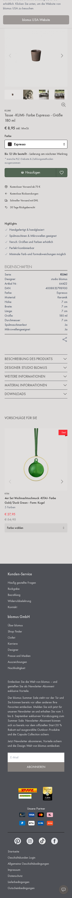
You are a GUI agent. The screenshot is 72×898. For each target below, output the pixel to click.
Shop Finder (15, 631)
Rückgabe (14, 589)
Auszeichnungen (17, 662)
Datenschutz (15, 876)
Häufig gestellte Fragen (22, 583)
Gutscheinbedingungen (21, 888)
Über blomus (15, 625)
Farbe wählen (15, 528)
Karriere (13, 644)
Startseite (13, 851)
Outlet (11, 637)
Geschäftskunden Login (21, 858)
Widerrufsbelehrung (19, 601)
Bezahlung (14, 595)
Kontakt (12, 607)
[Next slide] (62, 55)
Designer (13, 650)
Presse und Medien (19, 656)
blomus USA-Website (36, 20)
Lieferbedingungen (18, 882)
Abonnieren (36, 767)
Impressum (14, 870)
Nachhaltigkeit (16, 668)
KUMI (8, 110)
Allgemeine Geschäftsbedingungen (28, 864)
